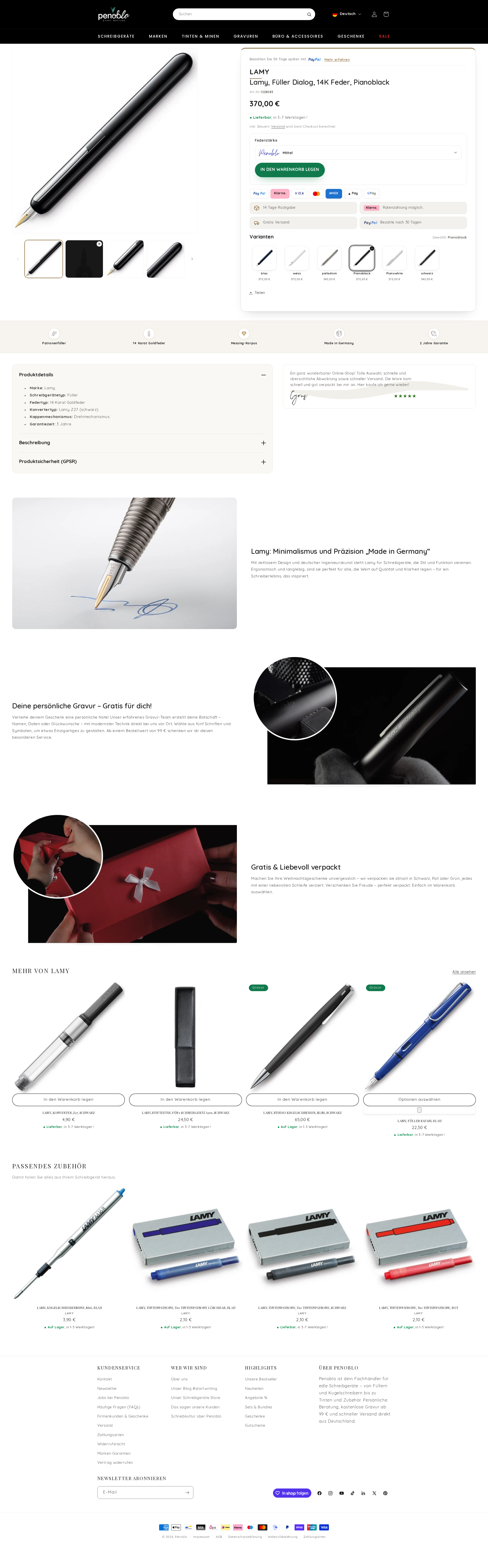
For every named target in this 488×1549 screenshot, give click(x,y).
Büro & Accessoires (297, 36)
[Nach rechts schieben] (192, 258)
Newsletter (107, 1389)
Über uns (179, 1379)
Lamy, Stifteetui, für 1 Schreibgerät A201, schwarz (185, 1113)
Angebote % (256, 1398)
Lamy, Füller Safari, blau (419, 1121)
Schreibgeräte (116, 36)
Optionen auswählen (419, 1100)
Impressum (201, 1537)
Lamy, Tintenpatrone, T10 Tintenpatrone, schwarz (302, 1308)
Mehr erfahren (337, 59)
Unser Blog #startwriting (194, 1389)
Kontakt (104, 1379)
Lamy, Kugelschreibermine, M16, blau (69, 1308)
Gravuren (246, 36)
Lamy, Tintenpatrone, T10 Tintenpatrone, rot (418, 1308)
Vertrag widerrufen (115, 1463)
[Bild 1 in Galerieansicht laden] (44, 259)
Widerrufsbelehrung (283, 1537)
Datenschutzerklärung (245, 1537)
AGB (219, 1537)
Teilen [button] (260, 293)
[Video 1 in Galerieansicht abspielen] (84, 259)
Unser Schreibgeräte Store (195, 1398)
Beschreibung (34, 443)
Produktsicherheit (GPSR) (48, 461)
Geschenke (351, 36)
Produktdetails (36, 375)
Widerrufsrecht (111, 1444)
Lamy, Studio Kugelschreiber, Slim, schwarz (302, 1113)
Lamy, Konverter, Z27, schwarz (68, 1113)
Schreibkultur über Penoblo (196, 1417)
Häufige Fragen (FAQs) (119, 1407)
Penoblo (181, 1537)
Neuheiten (254, 1389)
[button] (386, 14)
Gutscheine (255, 1426)
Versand (278, 126)
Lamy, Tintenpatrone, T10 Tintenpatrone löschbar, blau (185, 1308)
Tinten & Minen (200, 36)
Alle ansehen (464, 972)
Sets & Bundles (258, 1407)
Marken (158, 36)
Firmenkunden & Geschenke (122, 1417)
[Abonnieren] (187, 1492)
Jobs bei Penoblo (113, 1398)
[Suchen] (309, 14)
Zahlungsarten (110, 1435)
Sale (384, 36)
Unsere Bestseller (261, 1379)
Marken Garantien (114, 1454)
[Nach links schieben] (17, 258)
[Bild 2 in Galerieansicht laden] (125, 259)
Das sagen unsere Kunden (195, 1407)
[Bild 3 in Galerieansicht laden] (166, 259)
